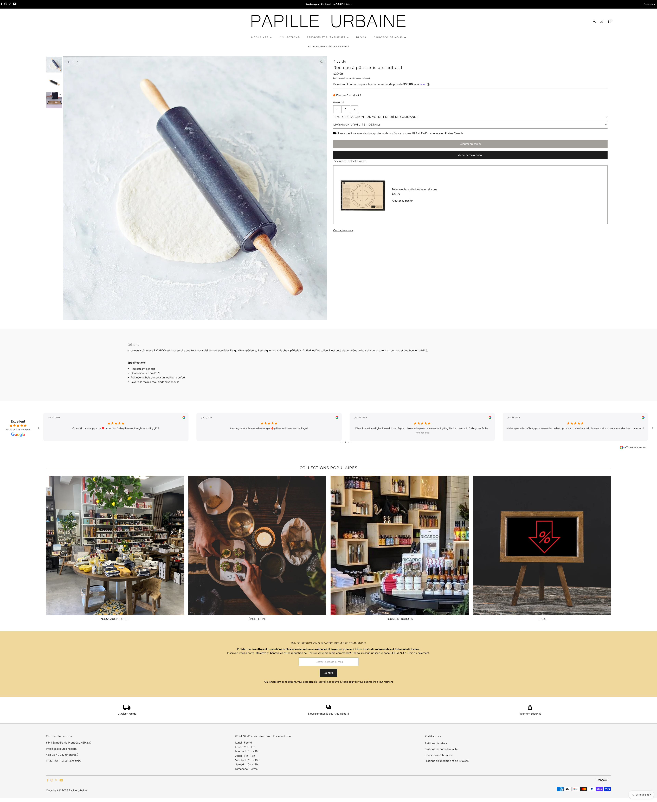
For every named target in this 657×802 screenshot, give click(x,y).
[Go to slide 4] (345, 442)
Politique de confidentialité (441, 749)
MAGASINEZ (260, 37)
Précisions (346, 4)
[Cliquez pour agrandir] (321, 62)
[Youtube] (14, 4)
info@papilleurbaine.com (61, 748)
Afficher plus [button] (269, 432)
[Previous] (69, 62)
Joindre (328, 672)
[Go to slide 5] (348, 442)
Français (648, 4)
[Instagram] (6, 4)
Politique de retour (435, 743)
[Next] (77, 62)
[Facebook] (1, 4)
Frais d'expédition (340, 78)
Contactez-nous (343, 230)
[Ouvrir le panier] (609, 21)
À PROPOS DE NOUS (388, 37)
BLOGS (361, 37)
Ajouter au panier (470, 144)
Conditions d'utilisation (438, 755)
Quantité (338, 102)
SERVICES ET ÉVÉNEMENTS (326, 37)
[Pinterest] (10, 4)
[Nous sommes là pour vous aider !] (328, 709)
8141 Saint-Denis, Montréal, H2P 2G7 (69, 742)
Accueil (311, 46)
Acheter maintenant (470, 155)
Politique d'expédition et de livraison (446, 760)
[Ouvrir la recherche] (594, 21)
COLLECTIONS (289, 37)
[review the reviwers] (183, 418)
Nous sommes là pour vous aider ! (328, 713)
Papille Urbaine (78, 790)
